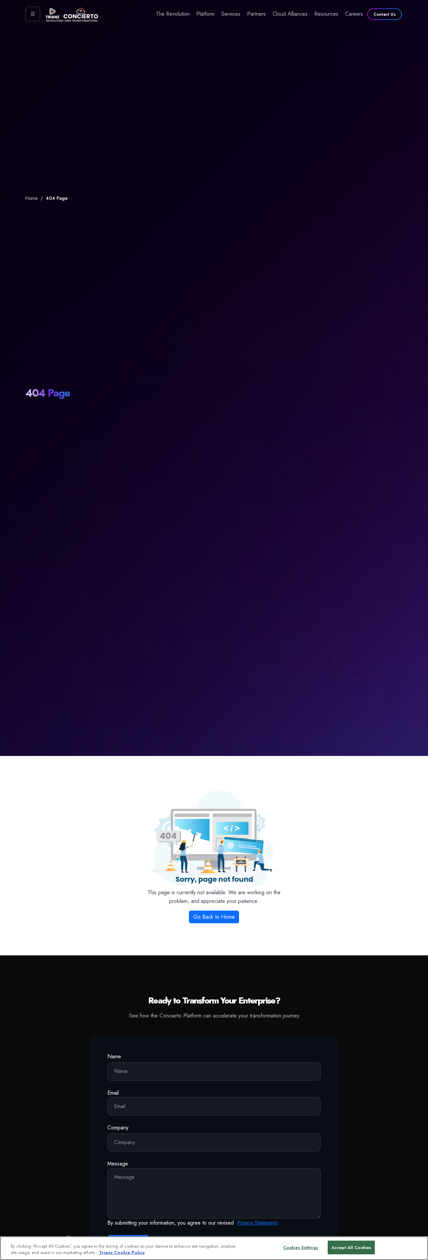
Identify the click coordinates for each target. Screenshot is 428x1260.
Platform (205, 14)
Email (113, 1093)
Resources (326, 14)
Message (117, 1163)
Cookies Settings (300, 1247)
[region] (214, 1248)
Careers (354, 14)
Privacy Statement (257, 1223)
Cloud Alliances (290, 14)
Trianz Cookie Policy (122, 1253)
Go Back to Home (214, 917)
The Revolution (173, 14)
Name (114, 1056)
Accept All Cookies (351, 1247)
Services (230, 14)
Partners (256, 14)
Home (31, 198)
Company (117, 1127)
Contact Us (384, 14)
